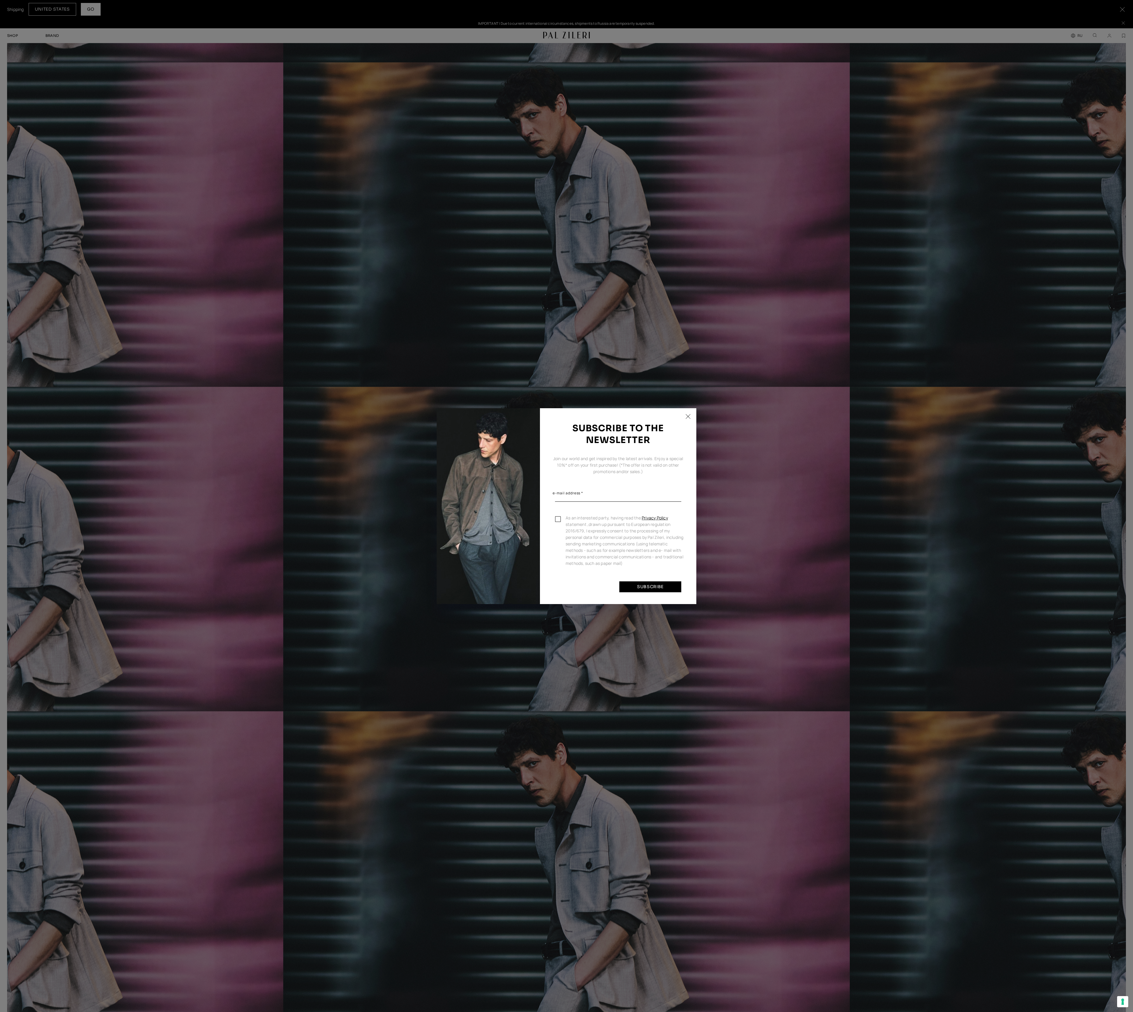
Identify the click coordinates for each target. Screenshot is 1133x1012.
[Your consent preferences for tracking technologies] (1122, 1001)
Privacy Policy (655, 518)
